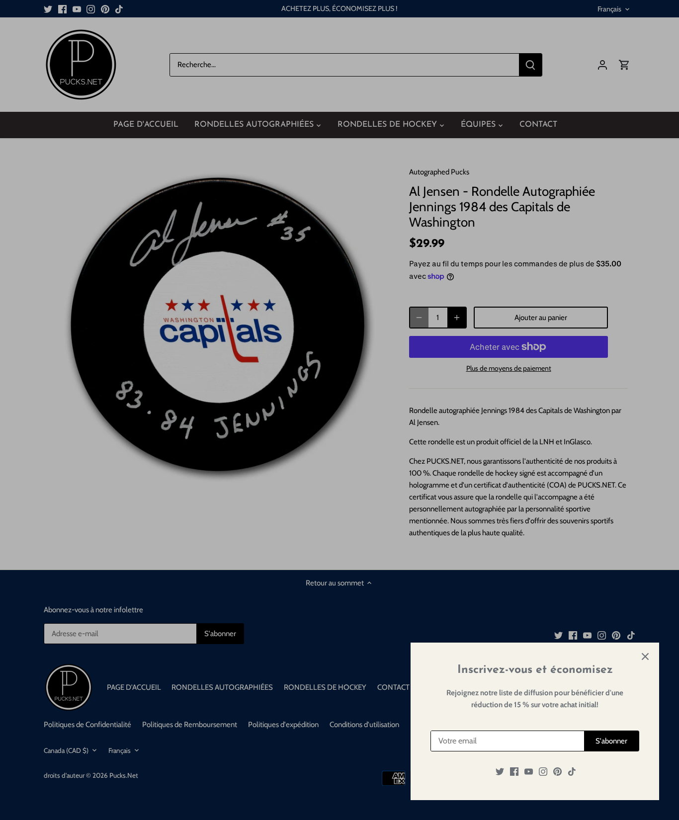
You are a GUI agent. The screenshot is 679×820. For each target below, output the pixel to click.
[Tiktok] (572, 771)
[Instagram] (543, 771)
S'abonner (611, 741)
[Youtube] (528, 771)
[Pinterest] (557, 771)
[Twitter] (500, 771)
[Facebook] (514, 771)
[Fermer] (645, 656)
